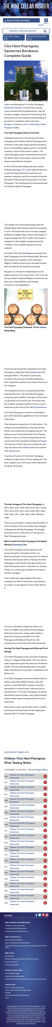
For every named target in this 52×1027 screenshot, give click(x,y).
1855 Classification (37, 407)
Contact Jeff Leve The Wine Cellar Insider (18, 990)
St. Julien (27, 169)
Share (41, 25)
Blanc (16, 375)
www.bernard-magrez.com (16, 752)
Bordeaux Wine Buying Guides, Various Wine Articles (21, 959)
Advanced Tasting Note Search (36, 37)
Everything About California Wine (15, 928)
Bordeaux (8, 124)
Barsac (27, 447)
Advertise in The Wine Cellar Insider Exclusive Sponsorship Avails (25, 979)
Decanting (17, 544)
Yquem (43, 441)
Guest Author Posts (11, 962)
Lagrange (16, 169)
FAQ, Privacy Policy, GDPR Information (17, 995)
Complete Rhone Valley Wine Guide (16, 931)
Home (7, 998)
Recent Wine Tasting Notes (11, 37)
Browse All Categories (12, 965)
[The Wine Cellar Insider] (26, 5)
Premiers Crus (20, 107)
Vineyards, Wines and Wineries (15, 925)
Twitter (39, 915)
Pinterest (43, 915)
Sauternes (8, 107)
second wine (14, 451)
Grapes (43, 327)
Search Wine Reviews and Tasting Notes (17, 943)
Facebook (36, 915)
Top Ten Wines (9, 956)
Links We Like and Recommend (15, 976)
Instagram (46, 915)
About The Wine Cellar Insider (14, 987)
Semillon (33, 372)
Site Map (8, 993)
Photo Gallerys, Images (12, 973)
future (31, 275)
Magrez (29, 253)
